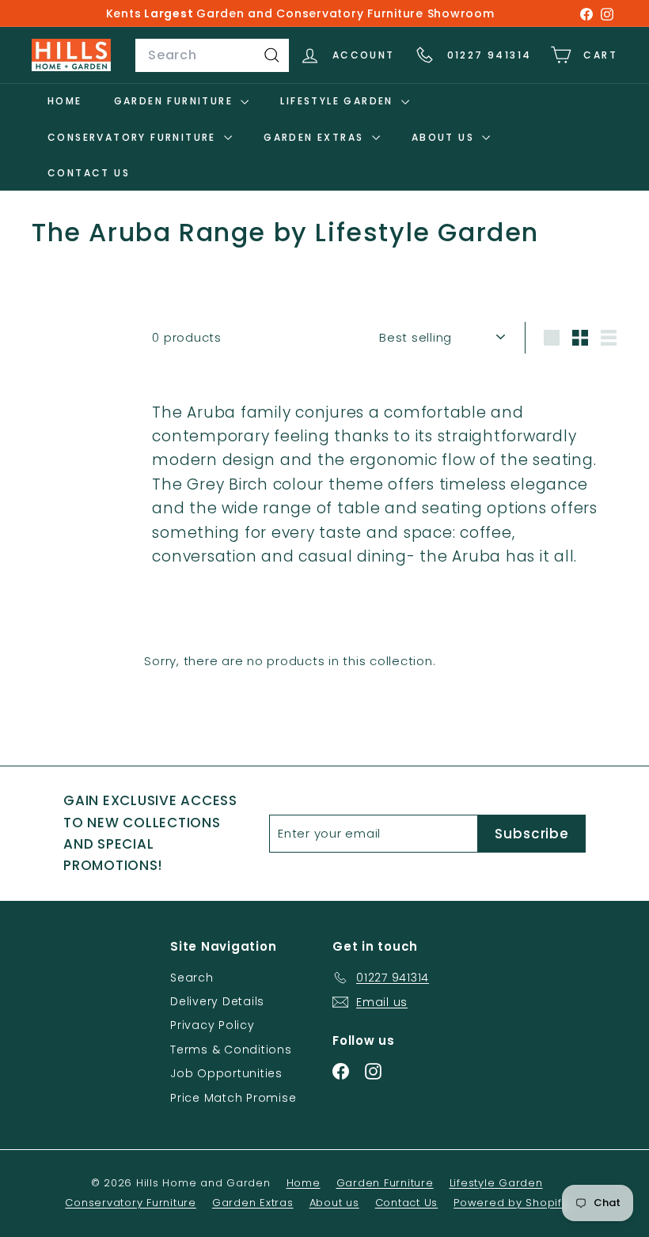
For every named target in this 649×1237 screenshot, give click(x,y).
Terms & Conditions (231, 1049)
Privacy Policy (212, 1025)
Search (192, 977)
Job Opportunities (226, 1073)
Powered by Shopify (511, 1202)
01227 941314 (489, 55)
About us (445, 137)
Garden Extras (316, 137)
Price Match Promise (233, 1098)
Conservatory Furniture (133, 137)
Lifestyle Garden (338, 101)
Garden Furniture (175, 101)
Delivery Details (217, 1001)
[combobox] (212, 55)
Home (64, 101)
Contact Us (88, 173)
